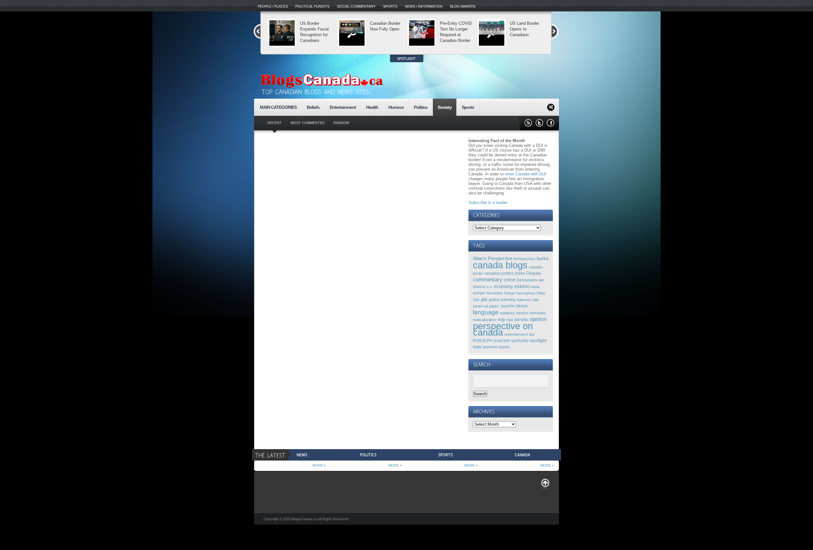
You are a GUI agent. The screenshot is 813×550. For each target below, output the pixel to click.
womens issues (496, 347)
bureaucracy (524, 259)
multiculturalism (484, 320)
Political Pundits (312, 6)
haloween (524, 300)
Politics (420, 107)
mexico (522, 313)
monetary (538, 313)
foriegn (509, 293)
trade (477, 347)
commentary (487, 279)
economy (503, 286)
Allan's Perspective (493, 258)
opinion (538, 319)
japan (494, 306)
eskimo (522, 286)
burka (542, 258)
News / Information (423, 6)
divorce (479, 287)
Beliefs (313, 107)
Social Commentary (356, 6)
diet (541, 280)
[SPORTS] (445, 455)
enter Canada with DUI (525, 174)
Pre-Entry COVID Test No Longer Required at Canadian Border (456, 32)
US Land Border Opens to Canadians (524, 29)
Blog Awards (462, 6)
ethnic (535, 287)
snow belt (501, 340)
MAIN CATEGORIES (278, 107)
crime (509, 279)
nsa (510, 320)
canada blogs (500, 265)
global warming (502, 300)
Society (445, 107)
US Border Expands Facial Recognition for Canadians (314, 32)
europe (479, 293)
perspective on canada (503, 329)
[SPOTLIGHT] (406, 58)
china (520, 273)
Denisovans (527, 280)
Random (341, 123)
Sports (390, 6)
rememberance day (519, 334)
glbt (484, 299)
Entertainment (343, 107)
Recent (274, 123)
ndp (501, 319)
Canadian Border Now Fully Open (385, 26)
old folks (521, 320)
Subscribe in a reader (487, 202)
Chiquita (533, 273)
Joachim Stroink (514, 306)
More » (319, 465)
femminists (495, 293)
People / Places (273, 6)
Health (372, 107)
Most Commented (308, 123)
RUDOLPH (482, 340)
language (486, 312)
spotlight (538, 340)
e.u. (490, 287)
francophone (525, 293)
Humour (396, 107)
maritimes (507, 313)
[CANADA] (522, 455)
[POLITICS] (368, 455)
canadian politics (499, 273)
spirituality (519, 340)
